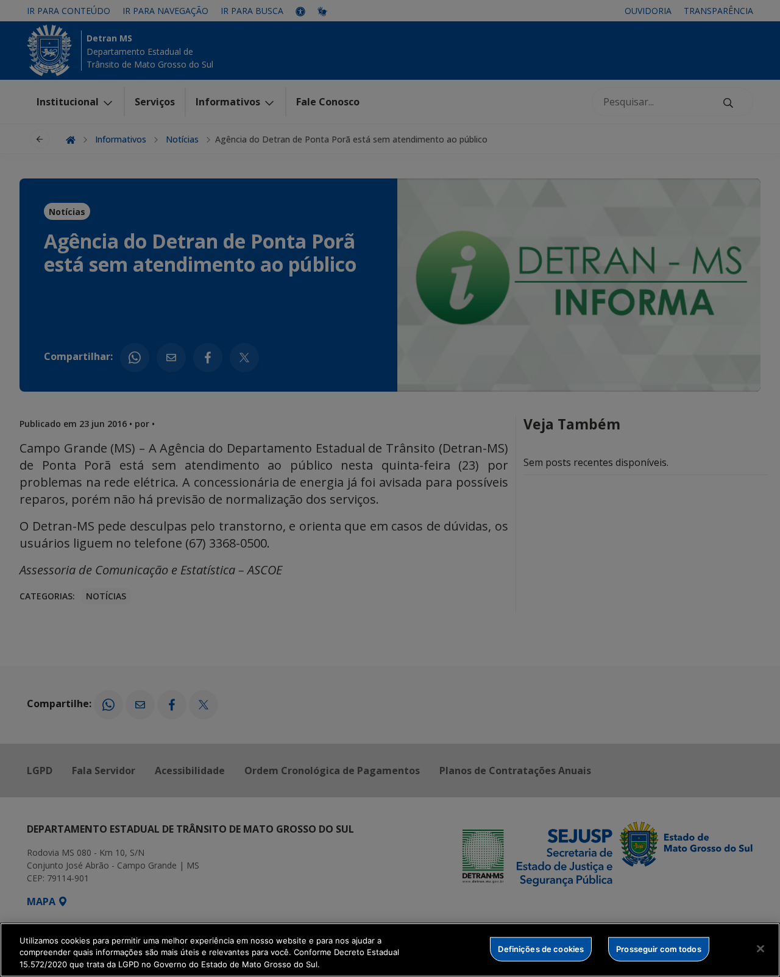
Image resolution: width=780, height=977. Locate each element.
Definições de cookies (541, 948)
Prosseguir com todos (658, 948)
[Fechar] (760, 948)
